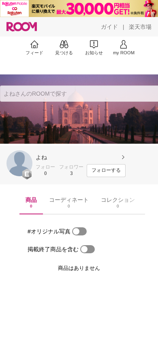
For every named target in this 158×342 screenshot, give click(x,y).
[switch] (79, 231)
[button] (19, 163)
